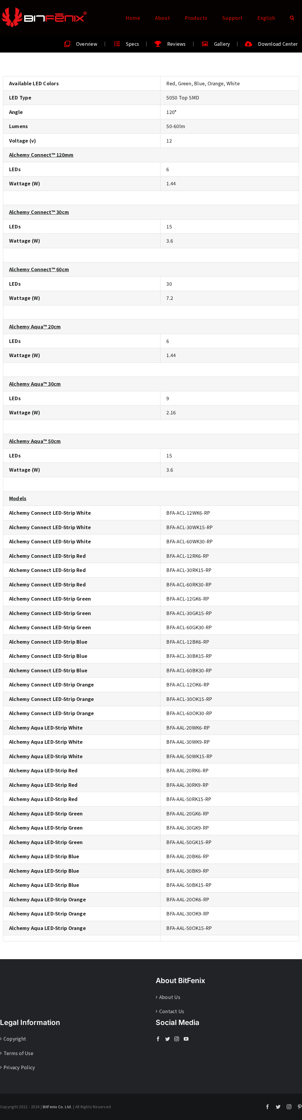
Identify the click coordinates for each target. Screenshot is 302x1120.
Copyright (15, 1038)
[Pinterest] (299, 1106)
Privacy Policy (19, 1067)
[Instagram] (176, 1038)
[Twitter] (167, 1038)
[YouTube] (186, 1038)
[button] (292, 17)
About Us (169, 996)
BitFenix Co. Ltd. (57, 1106)
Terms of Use (18, 1053)
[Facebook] (158, 1038)
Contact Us (171, 1011)
